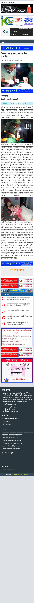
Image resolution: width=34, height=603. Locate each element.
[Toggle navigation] (3, 41)
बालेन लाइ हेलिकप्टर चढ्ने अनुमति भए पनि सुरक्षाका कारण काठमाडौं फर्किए (17, 323)
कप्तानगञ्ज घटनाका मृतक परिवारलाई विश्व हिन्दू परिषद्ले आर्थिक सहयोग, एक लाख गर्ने (18, 299)
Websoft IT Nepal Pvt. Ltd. (21, 474)
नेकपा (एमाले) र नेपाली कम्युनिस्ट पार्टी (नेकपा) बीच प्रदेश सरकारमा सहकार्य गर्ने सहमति (18, 305)
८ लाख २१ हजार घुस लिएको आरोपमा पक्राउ (18, 310)
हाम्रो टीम (4, 429)
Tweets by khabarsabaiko (9, 470)
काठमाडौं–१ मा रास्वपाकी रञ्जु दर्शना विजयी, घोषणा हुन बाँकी (19, 317)
